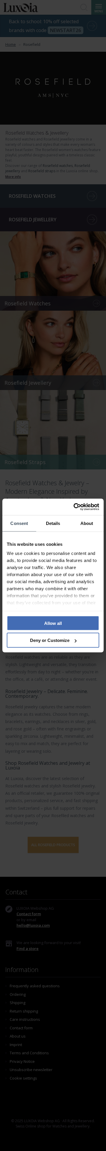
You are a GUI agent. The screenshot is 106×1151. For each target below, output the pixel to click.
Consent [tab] (19, 523)
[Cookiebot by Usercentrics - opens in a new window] (74, 507)
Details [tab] (53, 523)
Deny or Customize (49, 640)
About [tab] (86, 523)
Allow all (53, 622)
